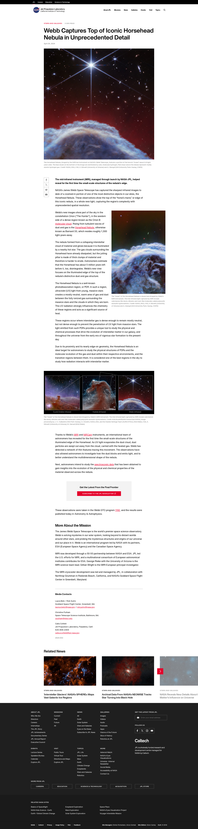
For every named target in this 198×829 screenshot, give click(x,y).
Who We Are (35, 716)
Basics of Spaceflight (39, 807)
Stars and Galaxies (84, 725)
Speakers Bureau (37, 755)
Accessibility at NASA (108, 770)
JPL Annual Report (38, 739)
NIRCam (87, 434)
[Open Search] (164, 10)
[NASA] (36, 10)
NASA (33, 825)
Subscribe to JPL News (86, 732)
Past (55, 719)
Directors (34, 719)
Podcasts (103, 725)
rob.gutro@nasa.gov (86, 607)
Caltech (41, 825)
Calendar (34, 759)
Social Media (105, 767)
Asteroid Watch (106, 752)
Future (56, 722)
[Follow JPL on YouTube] (151, 730)
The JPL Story (36, 729)
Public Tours (59, 752)
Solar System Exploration (75, 813)
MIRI (76, 434)
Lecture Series (36, 752)
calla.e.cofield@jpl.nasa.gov (67, 633)
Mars (79, 759)
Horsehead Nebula (84, 227)
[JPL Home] (53, 10)
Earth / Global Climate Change (43, 813)
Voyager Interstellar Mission (110, 813)
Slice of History (106, 735)
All (55, 725)
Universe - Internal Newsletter (107, 762)
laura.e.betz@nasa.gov (65, 607)
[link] (99, 104)
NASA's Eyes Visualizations (105, 756)
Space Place (104, 807)
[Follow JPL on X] (142, 730)
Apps (102, 729)
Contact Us (104, 774)
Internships (35, 725)
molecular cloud (63, 223)
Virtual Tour (58, 755)
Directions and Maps (62, 759)
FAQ (69, 825)
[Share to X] (46, 184)
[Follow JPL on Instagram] (147, 730)
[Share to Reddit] (46, 189)
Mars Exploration (72, 810)
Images (103, 716)
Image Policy (59, 825)
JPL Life (80, 752)
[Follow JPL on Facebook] (137, 730)
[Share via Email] (46, 194)
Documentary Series (39, 735)
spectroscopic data (104, 464)
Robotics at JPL (106, 739)
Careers (34, 722)
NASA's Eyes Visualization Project (113, 810)
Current (57, 716)
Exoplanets (81, 769)
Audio (102, 722)
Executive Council (38, 742)
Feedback (77, 825)
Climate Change (83, 765)
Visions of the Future (108, 732)
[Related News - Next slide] (160, 671)
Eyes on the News (84, 729)
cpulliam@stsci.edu (63, 618)
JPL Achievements (38, 732)
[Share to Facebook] (46, 179)
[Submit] (137, 717)
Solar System (82, 722)
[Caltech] (142, 740)
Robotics (80, 775)
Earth (79, 719)
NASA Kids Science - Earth (41, 810)
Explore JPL (35, 762)
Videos (103, 719)
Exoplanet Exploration (74, 807)
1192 (117, 510)
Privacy (49, 825)
